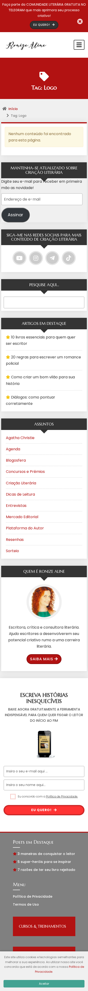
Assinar (15, 215)
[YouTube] (19, 258)
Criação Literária (21, 483)
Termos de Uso (26, 904)
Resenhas (15, 539)
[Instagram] (36, 258)
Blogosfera (16, 460)
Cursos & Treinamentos (42, 926)
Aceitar (44, 984)
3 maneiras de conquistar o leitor (46, 853)
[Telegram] (52, 258)
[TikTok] (69, 258)
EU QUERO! (42, 25)
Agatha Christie (20, 437)
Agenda (13, 449)
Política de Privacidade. (62, 796)
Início (13, 108)
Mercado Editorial (22, 517)
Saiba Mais (41, 659)
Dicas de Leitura (20, 494)
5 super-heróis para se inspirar (44, 861)
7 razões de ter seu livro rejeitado (46, 869)
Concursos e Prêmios (25, 471)
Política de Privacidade (32, 896)
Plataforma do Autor (25, 528)
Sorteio (12, 551)
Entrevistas (16, 505)
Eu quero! (42, 810)
